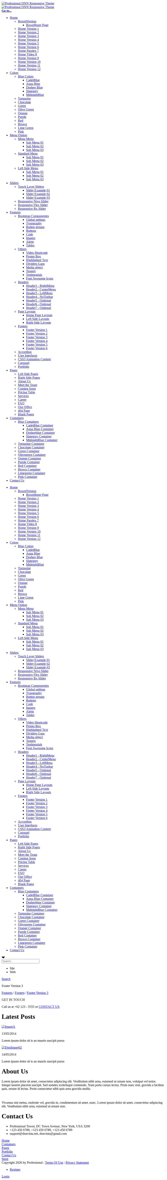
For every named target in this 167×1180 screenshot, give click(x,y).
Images (30, 238)
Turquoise (24, 98)
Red (20, 120)
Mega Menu (26, 139)
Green (22, 106)
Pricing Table (26, 392)
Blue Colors (25, 76)
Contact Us (17, 480)
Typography (34, 223)
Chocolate (24, 102)
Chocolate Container (31, 447)
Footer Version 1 (36, 330)
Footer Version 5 (36, 344)
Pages (13, 370)
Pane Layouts (26, 311)
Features (15, 212)
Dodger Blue (34, 87)
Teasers (31, 271)
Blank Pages (26, 414)
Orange (22, 113)
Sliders (14, 183)
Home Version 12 (29, 69)
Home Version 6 (28, 47)
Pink (21, 131)
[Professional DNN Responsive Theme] (28, 3)
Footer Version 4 (36, 341)
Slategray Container (39, 436)
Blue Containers (28, 421)
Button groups (35, 227)
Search (6, 979)
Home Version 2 (28, 32)
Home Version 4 (28, 39)
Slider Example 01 (38, 190)
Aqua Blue (33, 83)
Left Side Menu (28, 168)
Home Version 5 (28, 43)
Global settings (35, 219)
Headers (23, 282)
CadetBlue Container (39, 425)
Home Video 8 (27, 54)
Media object (34, 267)
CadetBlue (33, 80)
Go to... (7, 10)
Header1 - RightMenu (40, 286)
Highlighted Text (37, 260)
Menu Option (18, 135)
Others (22, 249)
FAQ (21, 403)
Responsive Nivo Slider (33, 201)
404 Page (24, 410)
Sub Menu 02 (35, 146)
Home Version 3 (28, 36)
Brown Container (29, 469)
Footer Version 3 (36, 337)
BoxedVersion (27, 21)
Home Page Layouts (39, 315)
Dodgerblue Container (40, 432)
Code (29, 234)
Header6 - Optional (38, 304)
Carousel (23, 363)
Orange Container (29, 458)
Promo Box (33, 256)
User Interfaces (27, 355)
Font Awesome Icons (39, 278)
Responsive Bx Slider (32, 208)
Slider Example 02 (38, 194)
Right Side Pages (29, 377)
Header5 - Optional (38, 300)
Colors (14, 72)
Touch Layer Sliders (31, 186)
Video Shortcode (37, 252)
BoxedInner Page (37, 25)
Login (5, 1176)
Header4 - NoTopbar (39, 297)
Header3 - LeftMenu (39, 293)
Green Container (28, 451)
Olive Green (26, 109)
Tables (30, 245)
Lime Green (25, 128)
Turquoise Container (31, 443)
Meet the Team (27, 385)
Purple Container (29, 462)
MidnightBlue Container (41, 440)
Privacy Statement (77, 1162)
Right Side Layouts (38, 322)
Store (5, 1159)
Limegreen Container (31, 473)
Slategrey (32, 91)
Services (23, 396)
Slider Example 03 (38, 197)
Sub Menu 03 (35, 150)
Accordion (25, 352)
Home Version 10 (29, 61)
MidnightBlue (35, 95)
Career (22, 399)
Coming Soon (27, 388)
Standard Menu (28, 153)
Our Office (25, 407)
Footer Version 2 (36, 333)
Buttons (31, 230)
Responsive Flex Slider (33, 205)
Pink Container (27, 476)
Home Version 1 (28, 28)
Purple (22, 117)
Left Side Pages (28, 374)
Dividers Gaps (35, 263)
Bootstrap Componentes (33, 216)
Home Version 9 (28, 58)
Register (15, 1169)
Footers (22, 326)
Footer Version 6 (36, 348)
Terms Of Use (54, 1162)
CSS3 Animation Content (34, 359)
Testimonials (34, 274)
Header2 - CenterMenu (41, 289)
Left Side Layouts (37, 319)
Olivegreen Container (32, 454)
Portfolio (23, 366)
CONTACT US (49, 1006)
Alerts (30, 241)
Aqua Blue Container (40, 429)
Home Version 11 (29, 65)
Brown (22, 124)
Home (14, 17)
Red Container (27, 465)
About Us (24, 381)
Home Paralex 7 (28, 50)
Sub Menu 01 (35, 142)
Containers (17, 418)
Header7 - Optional (38, 308)
